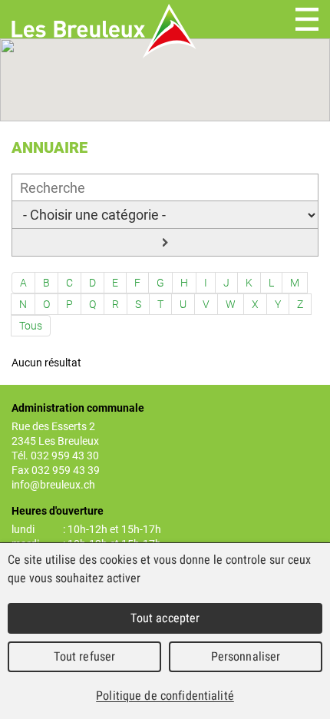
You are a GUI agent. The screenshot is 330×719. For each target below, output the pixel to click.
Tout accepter (165, 618)
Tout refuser (85, 656)
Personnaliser (246, 656)
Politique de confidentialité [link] (165, 695)
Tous (30, 325)
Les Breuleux (104, 31)
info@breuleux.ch (53, 484)
